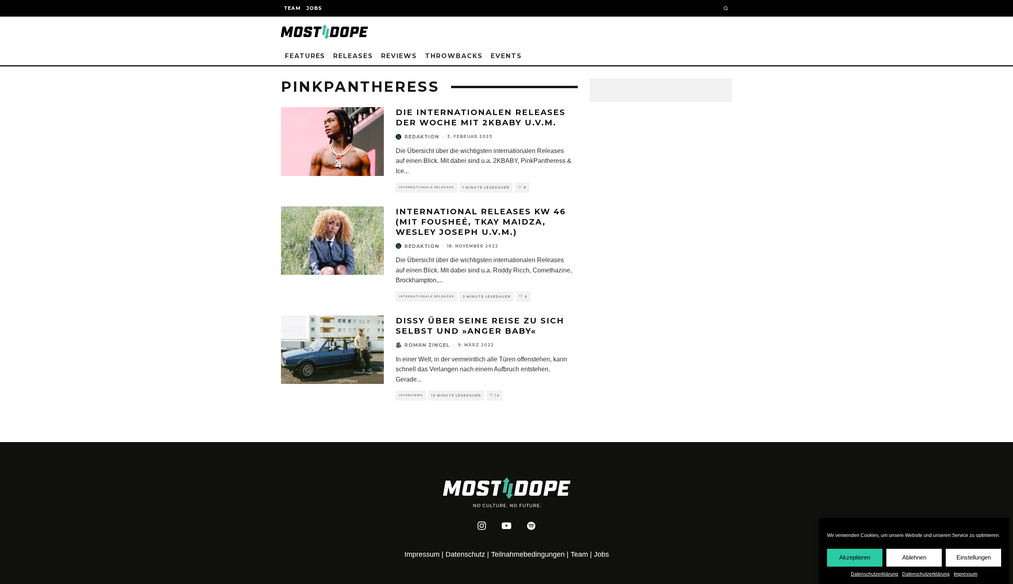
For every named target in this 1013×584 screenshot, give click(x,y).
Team (292, 8)
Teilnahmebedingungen (528, 554)
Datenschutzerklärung (874, 574)
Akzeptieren (854, 557)
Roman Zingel (427, 345)
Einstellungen (973, 557)
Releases (353, 56)
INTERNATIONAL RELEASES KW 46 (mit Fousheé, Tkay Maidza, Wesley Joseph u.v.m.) (481, 222)
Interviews (411, 395)
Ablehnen (914, 557)
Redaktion (421, 137)
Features (305, 56)
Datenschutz (465, 554)
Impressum (965, 574)
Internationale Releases (426, 187)
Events (506, 56)
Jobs (314, 8)
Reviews (399, 56)
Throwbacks (454, 56)
